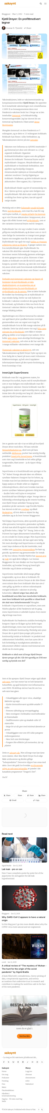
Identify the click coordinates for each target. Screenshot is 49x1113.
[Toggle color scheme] (40, 1109)
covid (4, 962)
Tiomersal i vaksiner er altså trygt (16, 350)
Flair (33, 1109)
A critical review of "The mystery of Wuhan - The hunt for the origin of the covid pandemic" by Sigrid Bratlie (24, 968)
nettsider (34, 140)
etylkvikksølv (33, 220)
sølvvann (6, 682)
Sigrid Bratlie (6, 866)
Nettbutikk (24, 1036)
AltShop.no (16, 453)
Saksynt (11, 1109)
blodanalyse (7, 512)
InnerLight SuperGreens (21, 456)
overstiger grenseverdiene (24, 549)
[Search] (41, 3)
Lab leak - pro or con (12, 869)
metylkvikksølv (14, 211)
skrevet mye (41, 556)
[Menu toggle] (45, 3)
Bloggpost (6, 14)
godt (7, 559)
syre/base (25, 509)
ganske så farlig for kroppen (33, 214)
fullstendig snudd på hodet (32, 208)
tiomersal (16, 115)
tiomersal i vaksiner (10, 341)
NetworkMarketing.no (11, 450)
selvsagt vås (14, 753)
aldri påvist (12, 338)
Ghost (28, 1109)
